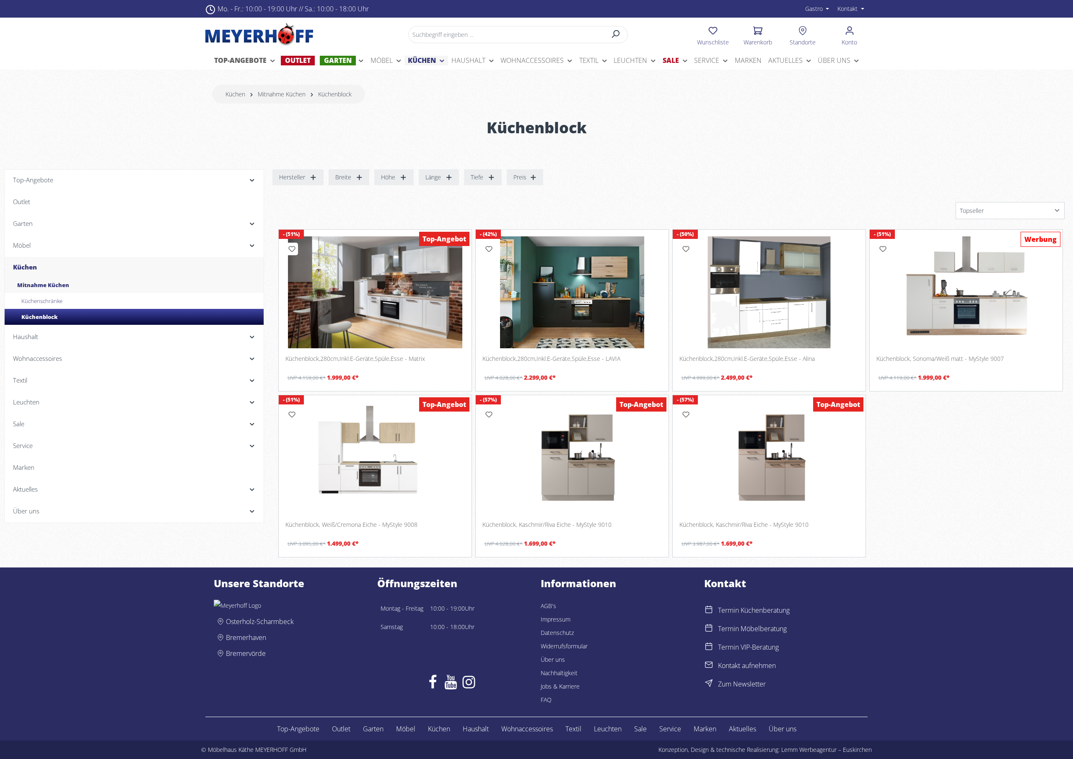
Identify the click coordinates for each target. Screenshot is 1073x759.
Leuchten (608, 728)
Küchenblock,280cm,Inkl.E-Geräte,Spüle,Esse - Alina (747, 359)
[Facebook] (432, 684)
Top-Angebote (298, 728)
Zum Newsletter (742, 684)
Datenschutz (557, 633)
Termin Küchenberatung (754, 610)
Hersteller (292, 177)
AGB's (548, 606)
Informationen (578, 583)
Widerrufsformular (564, 646)
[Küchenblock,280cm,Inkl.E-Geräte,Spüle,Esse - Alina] (769, 292)
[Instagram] (468, 684)
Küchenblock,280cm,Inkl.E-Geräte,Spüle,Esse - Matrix (355, 359)
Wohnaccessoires (527, 728)
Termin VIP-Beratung (748, 647)
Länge (433, 177)
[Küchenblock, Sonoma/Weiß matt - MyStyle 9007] (966, 292)
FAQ (546, 700)
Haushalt (476, 728)
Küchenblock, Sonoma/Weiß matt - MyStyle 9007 (940, 359)
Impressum (555, 619)
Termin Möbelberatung (752, 628)
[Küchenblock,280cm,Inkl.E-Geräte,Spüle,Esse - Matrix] (375, 292)
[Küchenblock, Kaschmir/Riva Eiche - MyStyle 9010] (572, 458)
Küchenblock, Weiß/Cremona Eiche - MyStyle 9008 (351, 524)
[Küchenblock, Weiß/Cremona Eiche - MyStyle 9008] (375, 458)
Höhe (388, 177)
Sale (640, 728)
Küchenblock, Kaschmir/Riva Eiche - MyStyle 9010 (547, 524)
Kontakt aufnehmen (747, 665)
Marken (705, 728)
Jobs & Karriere (560, 686)
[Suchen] (616, 34)
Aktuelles (742, 728)
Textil (573, 728)
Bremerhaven (246, 637)
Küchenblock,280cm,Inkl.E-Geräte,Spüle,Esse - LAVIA (551, 359)
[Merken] (291, 249)
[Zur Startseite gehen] (259, 34)
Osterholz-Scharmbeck (260, 621)
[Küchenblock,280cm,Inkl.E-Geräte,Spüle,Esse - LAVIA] (572, 292)
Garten (373, 728)
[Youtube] (450, 684)
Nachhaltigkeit (559, 673)
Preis (519, 177)
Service (670, 728)
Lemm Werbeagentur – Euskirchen (826, 750)
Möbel (405, 728)
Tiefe (477, 177)
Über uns (553, 659)
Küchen (439, 728)
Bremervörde (246, 653)
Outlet (341, 728)
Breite (343, 177)
